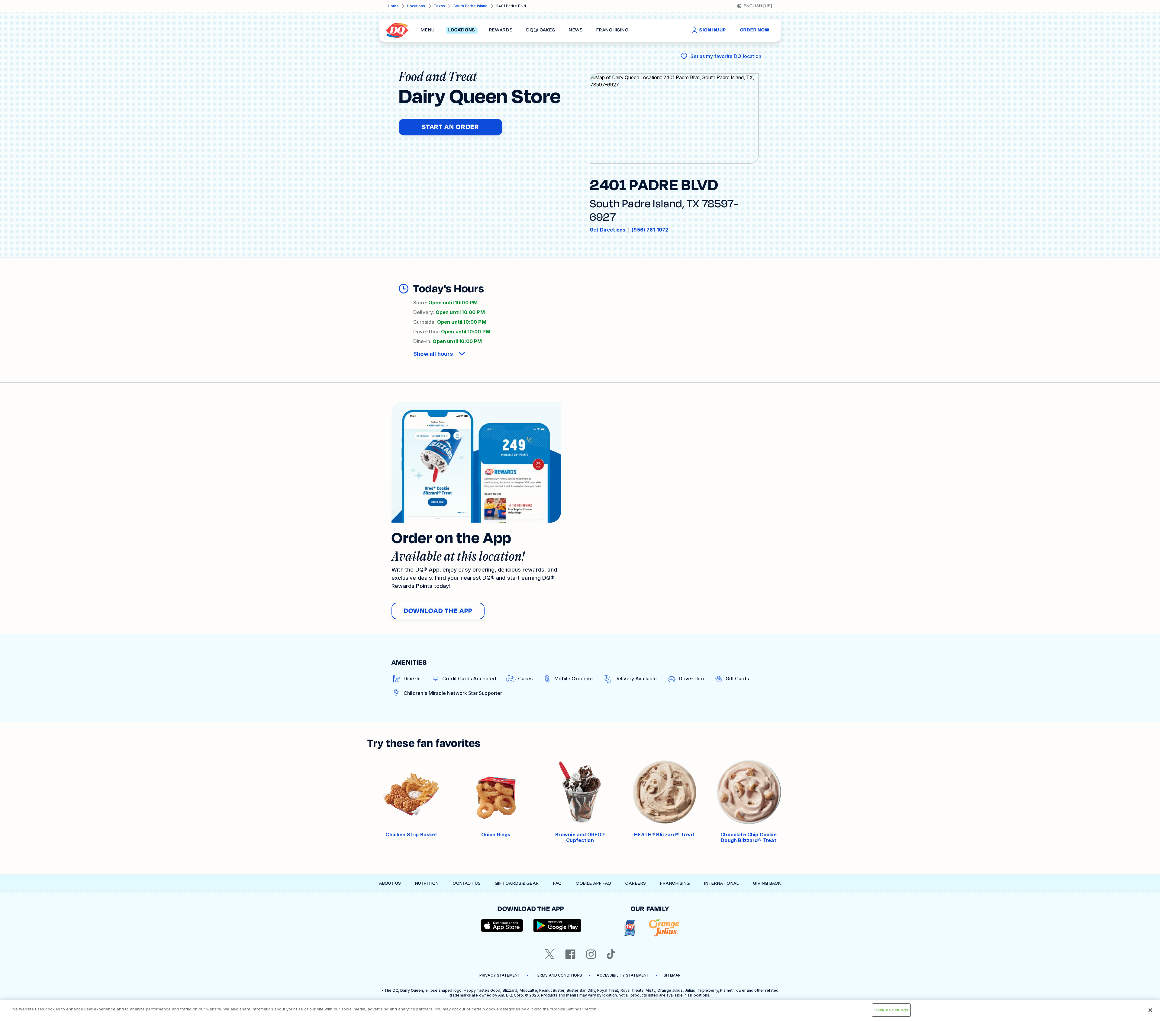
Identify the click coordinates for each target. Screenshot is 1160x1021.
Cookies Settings (891, 1009)
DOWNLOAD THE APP (438, 611)
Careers (635, 883)
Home (393, 6)
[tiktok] (611, 954)
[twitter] (550, 954)
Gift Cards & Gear (517, 883)
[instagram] (591, 954)
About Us (390, 883)
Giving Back (767, 883)
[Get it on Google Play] (557, 925)
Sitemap (672, 975)
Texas (439, 6)
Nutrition (427, 883)
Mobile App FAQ (593, 883)
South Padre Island (470, 6)
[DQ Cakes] (629, 928)
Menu (428, 30)
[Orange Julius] (664, 928)
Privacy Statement (499, 975)
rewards (501, 30)
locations (461, 30)
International (721, 883)
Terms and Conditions (558, 975)
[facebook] (570, 954)
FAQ (557, 883)
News (576, 30)
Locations (416, 6)
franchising (612, 30)
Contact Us (467, 883)
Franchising (675, 883)
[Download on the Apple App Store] (502, 925)
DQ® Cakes (540, 30)
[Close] (1150, 1010)
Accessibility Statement (623, 975)
